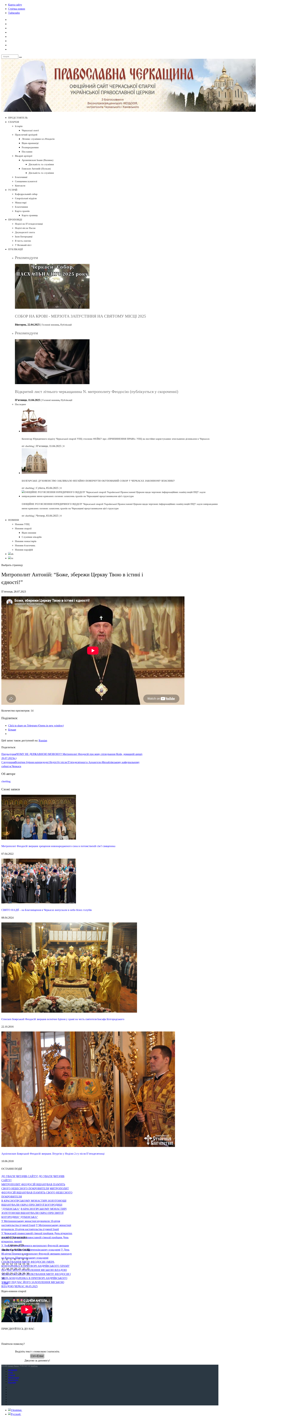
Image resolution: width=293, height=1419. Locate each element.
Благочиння (21, 207)
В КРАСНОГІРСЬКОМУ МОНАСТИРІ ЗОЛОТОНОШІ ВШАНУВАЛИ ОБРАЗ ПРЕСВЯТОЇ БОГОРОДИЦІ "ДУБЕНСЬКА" (33, 1204)
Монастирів (13, 1378)
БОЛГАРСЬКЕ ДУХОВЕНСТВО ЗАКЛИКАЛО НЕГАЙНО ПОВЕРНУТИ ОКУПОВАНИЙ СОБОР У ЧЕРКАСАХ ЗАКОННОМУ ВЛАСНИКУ (98, 481)
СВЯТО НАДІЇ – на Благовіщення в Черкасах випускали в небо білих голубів (46, 910)
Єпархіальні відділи (26, 198)
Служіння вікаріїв (32, 537)
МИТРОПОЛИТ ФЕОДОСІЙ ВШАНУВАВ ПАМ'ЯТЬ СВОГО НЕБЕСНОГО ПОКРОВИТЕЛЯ (36, 1192)
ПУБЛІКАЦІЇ (15, 249)
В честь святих (23, 241)
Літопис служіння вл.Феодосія (38, 139)
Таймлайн (14, 12)
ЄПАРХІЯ (13, 122)
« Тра (5, 1283)
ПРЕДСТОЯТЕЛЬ (18, 117)
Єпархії (11, 1375)
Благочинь (13, 1380)
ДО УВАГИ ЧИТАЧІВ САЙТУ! (19, 1176)
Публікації (66, 325)
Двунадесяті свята (25, 232)
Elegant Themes (13, 1366)
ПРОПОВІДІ (15, 219)
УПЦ (10, 1373)
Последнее (20, 404)
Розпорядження (30, 147)
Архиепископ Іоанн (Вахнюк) (37, 160)
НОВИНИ (13, 520)
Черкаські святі (30, 130)
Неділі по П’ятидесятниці (29, 224)
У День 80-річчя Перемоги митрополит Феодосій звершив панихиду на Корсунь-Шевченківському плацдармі (36, 1253)
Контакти (20, 185)
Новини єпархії (23, 528)
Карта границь (30, 215)
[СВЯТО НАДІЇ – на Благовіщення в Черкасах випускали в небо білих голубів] (38, 902)
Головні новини (50, 325)
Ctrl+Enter (37, 1356)
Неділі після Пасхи (25, 228)
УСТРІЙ (12, 190)
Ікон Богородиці (23, 236)
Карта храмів (22, 211)
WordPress (34, 1366)
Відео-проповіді (30, 143)
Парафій (12, 1382)
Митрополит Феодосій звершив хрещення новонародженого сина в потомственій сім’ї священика (58, 846)
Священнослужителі (26, 181)
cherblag (29, 446)
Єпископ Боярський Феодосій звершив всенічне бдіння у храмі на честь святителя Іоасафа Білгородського (62, 1019)
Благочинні (21, 177)
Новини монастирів (25, 541)
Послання (27, 151)
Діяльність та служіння (41, 164)
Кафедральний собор (26, 194)
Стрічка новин (16, 8)
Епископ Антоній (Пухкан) (36, 168)
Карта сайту (15, 4)
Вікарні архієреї (23, 156)
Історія (19, 126)
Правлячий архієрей (26, 134)
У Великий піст (23, 245)
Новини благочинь (25, 545)
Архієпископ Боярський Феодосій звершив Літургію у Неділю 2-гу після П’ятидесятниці (52, 1153)
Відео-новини (29, 533)
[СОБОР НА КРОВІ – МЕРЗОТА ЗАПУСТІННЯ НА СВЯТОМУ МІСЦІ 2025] (52, 308)
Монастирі (20, 202)
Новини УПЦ (22, 524)
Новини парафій (24, 550)
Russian (43, 740)
